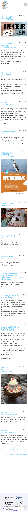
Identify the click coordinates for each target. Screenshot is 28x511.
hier (9, 248)
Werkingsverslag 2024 (8, 133)
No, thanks (11, 508)
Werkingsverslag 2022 (8, 236)
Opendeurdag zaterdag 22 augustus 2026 (7, 18)
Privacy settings (20, 506)
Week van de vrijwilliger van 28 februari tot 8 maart (9, 46)
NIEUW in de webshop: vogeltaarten (6, 369)
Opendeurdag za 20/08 (8, 258)
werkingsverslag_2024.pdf (9, 144)
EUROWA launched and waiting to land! (9, 296)
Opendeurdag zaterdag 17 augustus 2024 (7, 155)
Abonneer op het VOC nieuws (18, 454)
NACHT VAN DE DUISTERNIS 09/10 (9, 413)
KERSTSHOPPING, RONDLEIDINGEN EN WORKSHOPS (10, 328)
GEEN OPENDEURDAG (8, 431)
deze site (14, 421)
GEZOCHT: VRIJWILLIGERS (8, 104)
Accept (7, 508)
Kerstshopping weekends (7, 204)
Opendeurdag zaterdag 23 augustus (7, 74)
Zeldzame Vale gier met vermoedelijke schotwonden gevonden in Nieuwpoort (12, 276)
